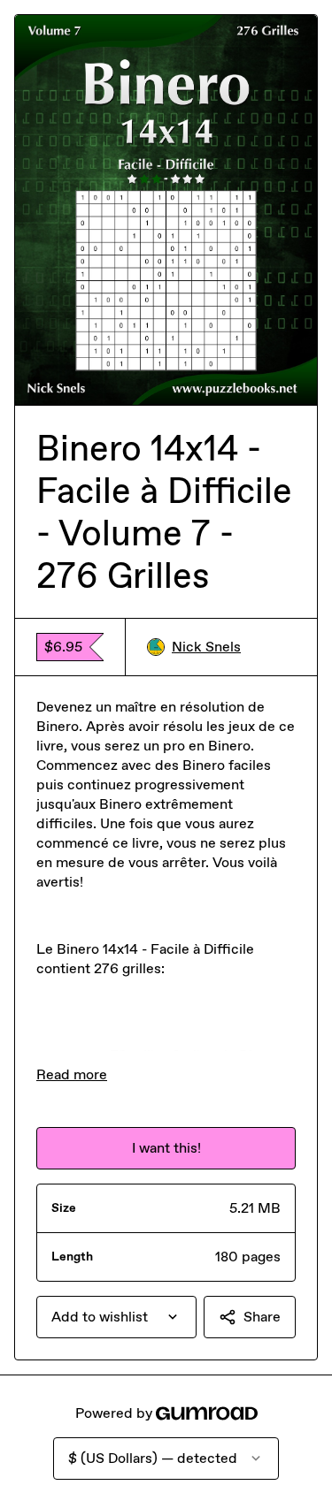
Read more (71, 1074)
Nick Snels (206, 646)
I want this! (166, 1147)
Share (262, 1316)
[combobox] (116, 1317)
